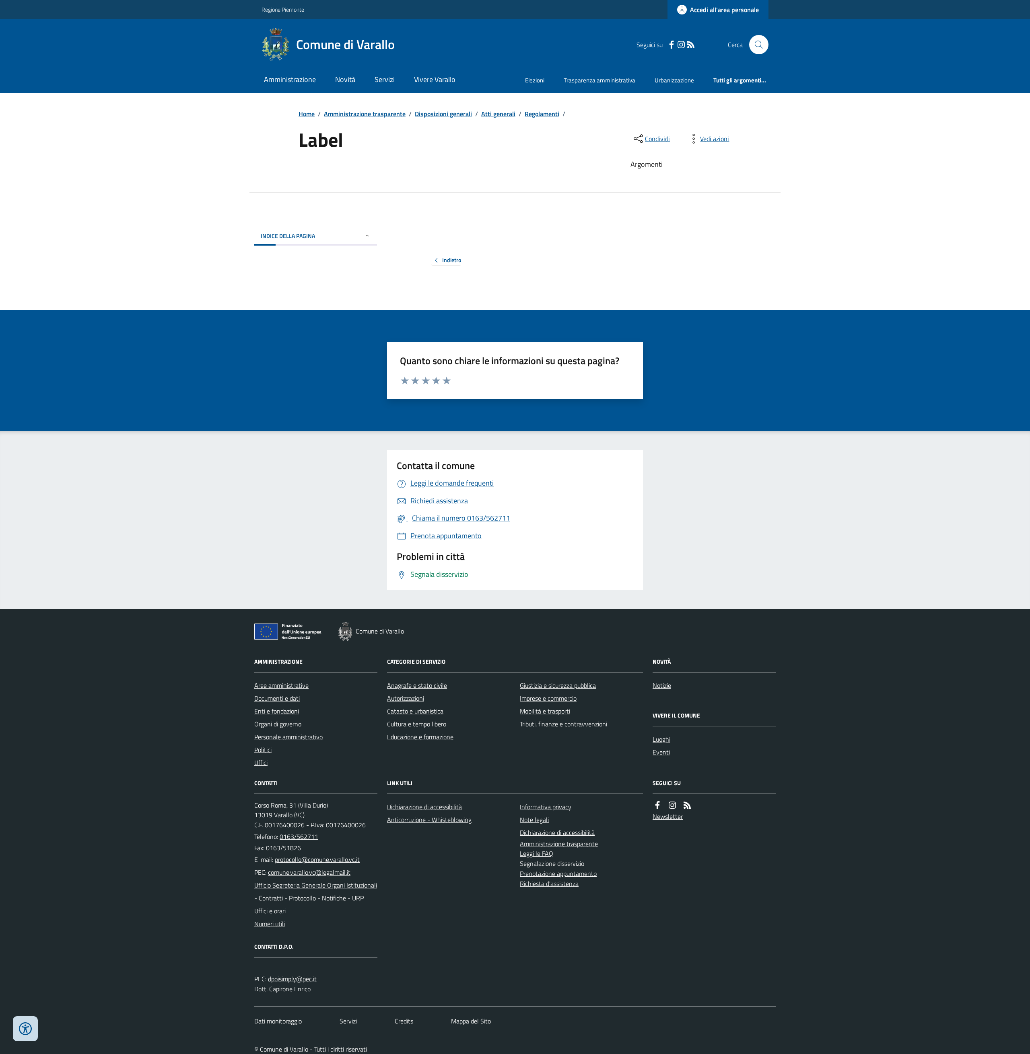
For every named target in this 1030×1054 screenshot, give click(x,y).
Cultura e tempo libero (416, 724)
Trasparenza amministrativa (599, 80)
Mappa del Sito (471, 1021)
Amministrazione (290, 79)
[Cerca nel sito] (755, 44)
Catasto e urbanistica (415, 711)
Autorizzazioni (405, 698)
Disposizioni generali (443, 114)
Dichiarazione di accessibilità (424, 807)
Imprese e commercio (548, 698)
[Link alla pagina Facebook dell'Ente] (657, 805)
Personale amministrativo (288, 737)
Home (307, 114)
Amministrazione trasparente (365, 114)
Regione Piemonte (283, 9)
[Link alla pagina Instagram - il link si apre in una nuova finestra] (681, 45)
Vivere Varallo (434, 79)
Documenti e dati (277, 698)
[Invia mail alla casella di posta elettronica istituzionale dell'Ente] (317, 859)
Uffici (261, 762)
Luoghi (661, 739)
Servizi (385, 79)
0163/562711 (299, 836)
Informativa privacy (545, 807)
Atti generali (498, 114)
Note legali (534, 819)
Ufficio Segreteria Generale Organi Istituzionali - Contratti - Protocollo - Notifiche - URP (315, 891)
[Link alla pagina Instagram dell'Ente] (672, 805)
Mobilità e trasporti (545, 711)
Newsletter (668, 816)
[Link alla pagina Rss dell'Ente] (687, 805)
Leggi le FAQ (536, 853)
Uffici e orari (270, 911)
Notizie (662, 685)
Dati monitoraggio (278, 1021)
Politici (263, 750)
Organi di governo (277, 724)
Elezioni (534, 80)
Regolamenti (542, 114)
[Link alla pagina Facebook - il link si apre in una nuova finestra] (671, 45)
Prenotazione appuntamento (558, 873)
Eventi (661, 752)
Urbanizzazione (674, 80)
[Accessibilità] (25, 1028)
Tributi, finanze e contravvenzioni (563, 724)
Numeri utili (269, 924)
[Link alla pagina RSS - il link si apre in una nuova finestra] (691, 45)
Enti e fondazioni (276, 711)
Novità (345, 79)
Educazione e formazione (420, 737)
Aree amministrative (281, 685)
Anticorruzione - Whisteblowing (429, 819)
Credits (404, 1021)
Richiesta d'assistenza (549, 883)
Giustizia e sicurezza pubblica (558, 685)
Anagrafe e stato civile (417, 685)
